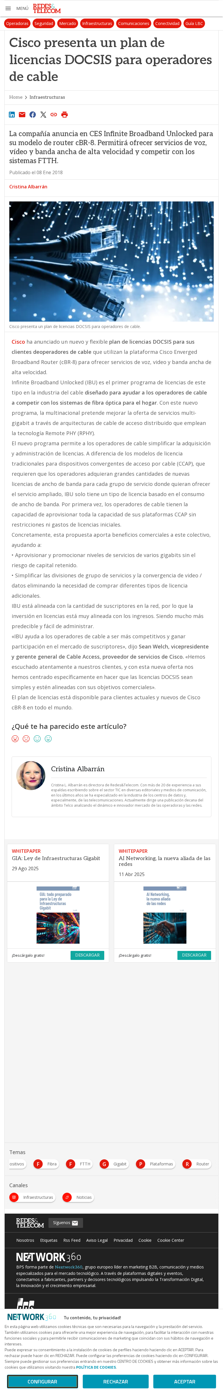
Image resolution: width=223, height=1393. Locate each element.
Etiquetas (48, 1240)
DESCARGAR (87, 955)
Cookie (145, 1240)
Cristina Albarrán (28, 186)
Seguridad (44, 23)
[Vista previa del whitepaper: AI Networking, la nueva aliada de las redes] (165, 915)
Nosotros (25, 1240)
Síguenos (62, 1222)
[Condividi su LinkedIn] (11, 114)
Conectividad (167, 23)
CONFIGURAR (42, 1381)
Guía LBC (194, 23)
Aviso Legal (97, 1240)
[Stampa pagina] (64, 114)
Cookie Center (170, 1240)
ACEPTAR (184, 1381)
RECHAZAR (115, 1381)
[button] (16, 8)
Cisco (18, 341)
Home (16, 97)
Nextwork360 (68, 1267)
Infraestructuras (97, 23)
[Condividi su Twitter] (43, 114)
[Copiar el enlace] (54, 114)
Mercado (67, 23)
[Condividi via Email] (22, 114)
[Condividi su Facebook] (32, 114)
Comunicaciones (133, 23)
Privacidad (123, 1240)
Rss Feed (71, 1240)
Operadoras (17, 23)
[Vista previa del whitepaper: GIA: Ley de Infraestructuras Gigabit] (58, 915)
